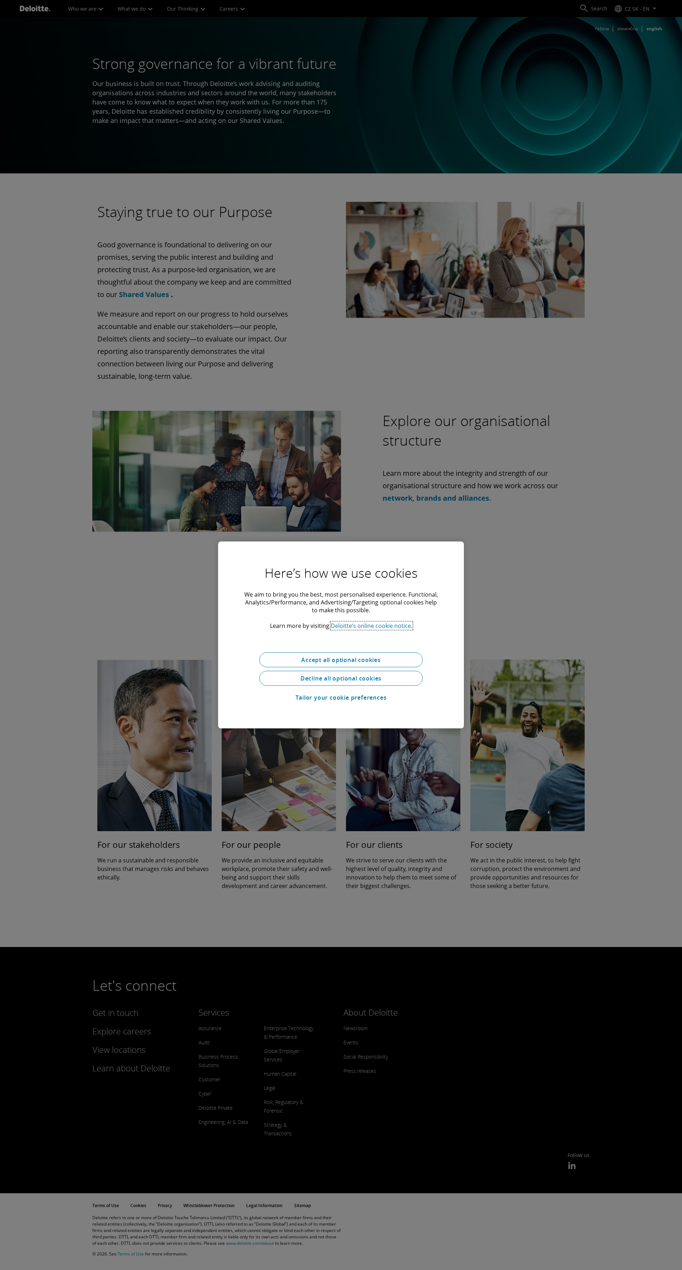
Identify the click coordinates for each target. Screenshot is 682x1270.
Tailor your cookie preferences (341, 697)
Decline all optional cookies (341, 678)
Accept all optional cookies (341, 660)
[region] (341, 635)
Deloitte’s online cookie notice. (371, 626)
